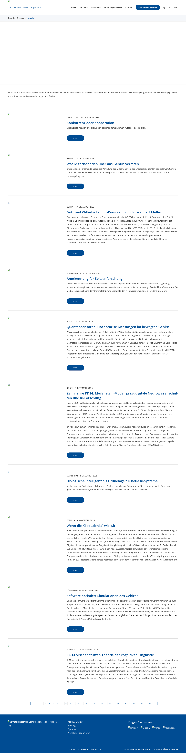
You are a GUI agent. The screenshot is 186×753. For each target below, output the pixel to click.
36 (142, 703)
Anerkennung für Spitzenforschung (94, 278)
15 (86, 703)
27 (118, 703)
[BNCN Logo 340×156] (30, 7)
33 (134, 703)
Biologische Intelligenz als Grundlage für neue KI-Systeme (112, 481)
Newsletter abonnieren (79, 733)
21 (102, 703)
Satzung (72, 725)
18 (94, 703)
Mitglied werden (75, 722)
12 (78, 703)
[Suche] (164, 7)
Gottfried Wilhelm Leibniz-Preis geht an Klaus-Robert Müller (114, 212)
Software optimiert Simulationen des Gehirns (102, 595)
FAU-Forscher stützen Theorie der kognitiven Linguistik (110, 655)
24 (110, 703)
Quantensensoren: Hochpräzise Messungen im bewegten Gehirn (118, 327)
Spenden (72, 729)
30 (126, 703)
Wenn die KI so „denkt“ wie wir (91, 525)
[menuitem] (73, 7)
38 (150, 703)
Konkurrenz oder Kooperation (90, 123)
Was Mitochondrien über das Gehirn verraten (103, 164)
